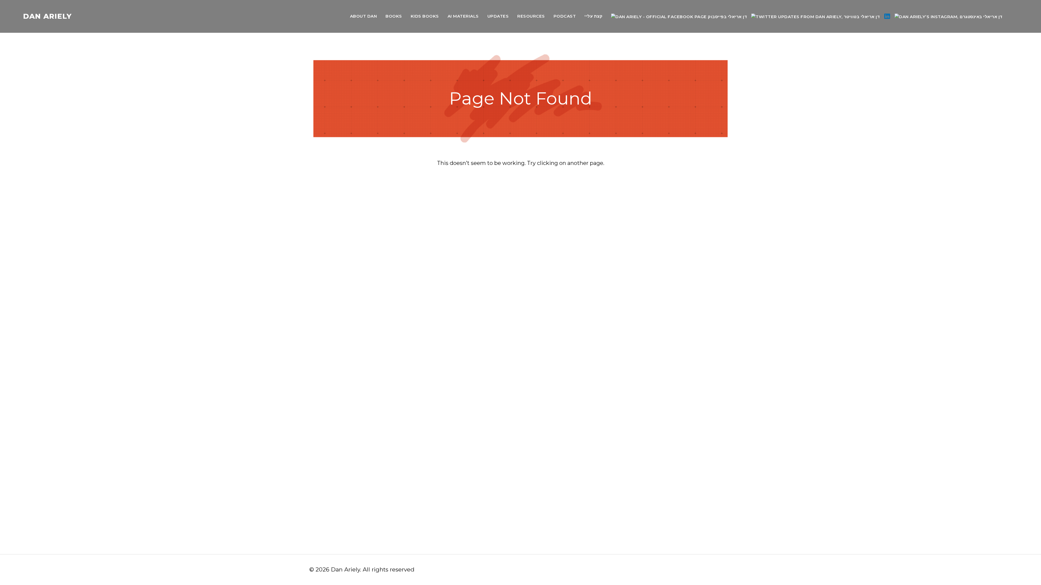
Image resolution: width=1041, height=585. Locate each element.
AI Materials (463, 16)
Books (393, 16)
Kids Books (425, 16)
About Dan (363, 16)
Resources (531, 16)
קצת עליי (593, 16)
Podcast (565, 16)
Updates (498, 16)
